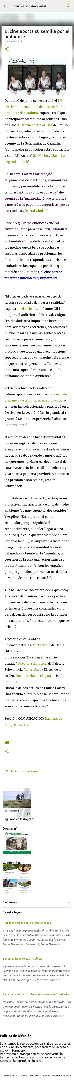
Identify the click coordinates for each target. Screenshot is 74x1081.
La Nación (41, 156)
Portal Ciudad (36, 211)
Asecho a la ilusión (32, 663)
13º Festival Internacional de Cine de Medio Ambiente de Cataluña (35, 107)
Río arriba (31, 669)
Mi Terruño (41, 645)
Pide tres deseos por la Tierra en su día (27, 922)
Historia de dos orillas (35, 125)
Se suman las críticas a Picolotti (22, 958)
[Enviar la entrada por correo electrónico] (7, 743)
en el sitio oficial (30, 308)
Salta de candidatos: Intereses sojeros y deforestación (36, 994)
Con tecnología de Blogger (39, 1068)
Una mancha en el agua (34, 676)
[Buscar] (68, 6)
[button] (7, 49)
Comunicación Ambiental (28, 6)
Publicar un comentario (22, 771)
